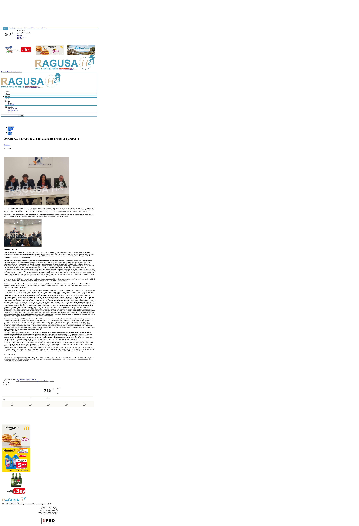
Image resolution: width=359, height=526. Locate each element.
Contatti (19, 35)
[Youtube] (2, 42)
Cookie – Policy (21, 37)
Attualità (7, 96)
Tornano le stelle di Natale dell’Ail (26, 379)
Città (9, 130)
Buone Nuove (12, 108)
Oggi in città (9, 107)
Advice (10, 112)
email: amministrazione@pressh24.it (49, 512)
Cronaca (7, 92)
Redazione (20, 38)
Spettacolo (11, 104)
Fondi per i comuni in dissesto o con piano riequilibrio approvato (35, 381)
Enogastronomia (13, 110)
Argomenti (11, 127)
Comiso (10, 132)
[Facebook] (1, 42)
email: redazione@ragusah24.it (49, 510)
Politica (7, 94)
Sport (9, 103)
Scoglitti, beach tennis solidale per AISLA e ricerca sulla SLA (28, 28)
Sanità (7, 99)
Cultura (7, 101)
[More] (48, 151)
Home (9, 134)
